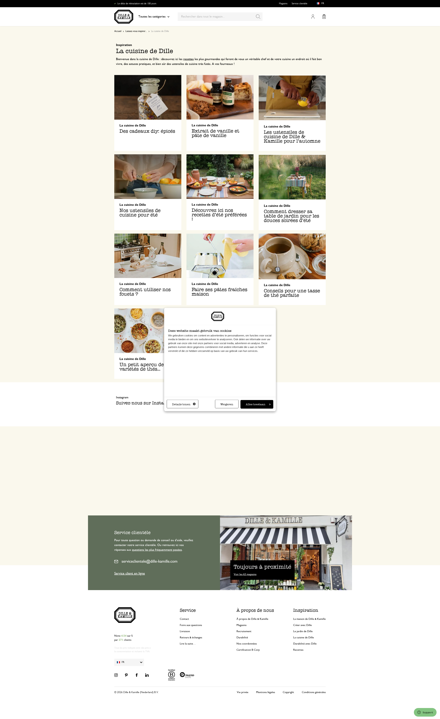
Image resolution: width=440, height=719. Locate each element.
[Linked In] (147, 675)
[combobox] (220, 16)
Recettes (298, 649)
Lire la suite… (188, 643)
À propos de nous (255, 610)
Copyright (288, 692)
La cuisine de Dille (303, 637)
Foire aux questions (191, 625)
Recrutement (243, 631)
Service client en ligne (129, 573)
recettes (188, 59)
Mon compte (313, 16)
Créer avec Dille (302, 625)
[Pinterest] (126, 675)
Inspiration (305, 610)
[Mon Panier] (324, 16)
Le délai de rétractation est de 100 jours (136, 3)
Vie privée (242, 692)
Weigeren (226, 404)
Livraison (185, 631)
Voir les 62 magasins (245, 574)
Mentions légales (265, 692)
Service (188, 610)
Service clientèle (299, 3)
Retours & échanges (191, 637)
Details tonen (181, 404)
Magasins (283, 3)
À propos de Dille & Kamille (252, 619)
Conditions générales (314, 692)
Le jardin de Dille (303, 631)
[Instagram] (116, 675)
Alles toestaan (255, 404)
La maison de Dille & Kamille (309, 619)
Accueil (117, 31)
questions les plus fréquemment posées (157, 549)
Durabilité (242, 637)
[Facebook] (136, 675)
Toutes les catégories (152, 16)
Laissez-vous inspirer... (136, 31)
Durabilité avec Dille (305, 643)
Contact (184, 619)
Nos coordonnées (246, 643)
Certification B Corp (248, 649)
